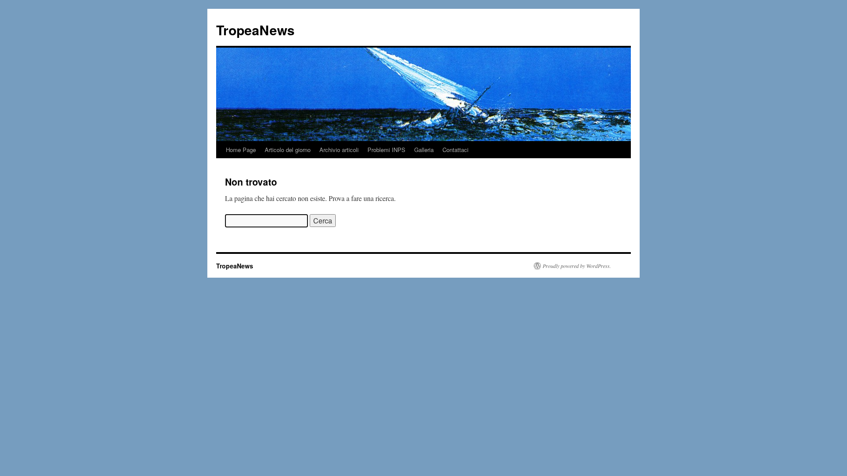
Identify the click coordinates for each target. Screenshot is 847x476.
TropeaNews (255, 29)
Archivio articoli (339, 149)
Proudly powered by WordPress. (577, 265)
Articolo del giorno (288, 149)
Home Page (241, 149)
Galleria (424, 149)
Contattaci (455, 149)
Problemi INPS (386, 149)
